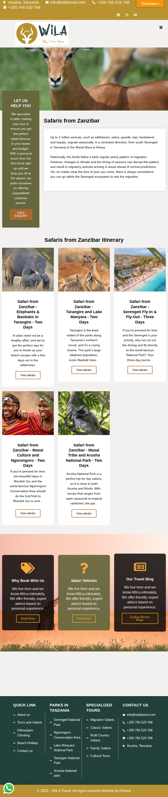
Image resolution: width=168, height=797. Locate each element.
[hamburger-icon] (161, 27)
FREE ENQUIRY (21, 214)
